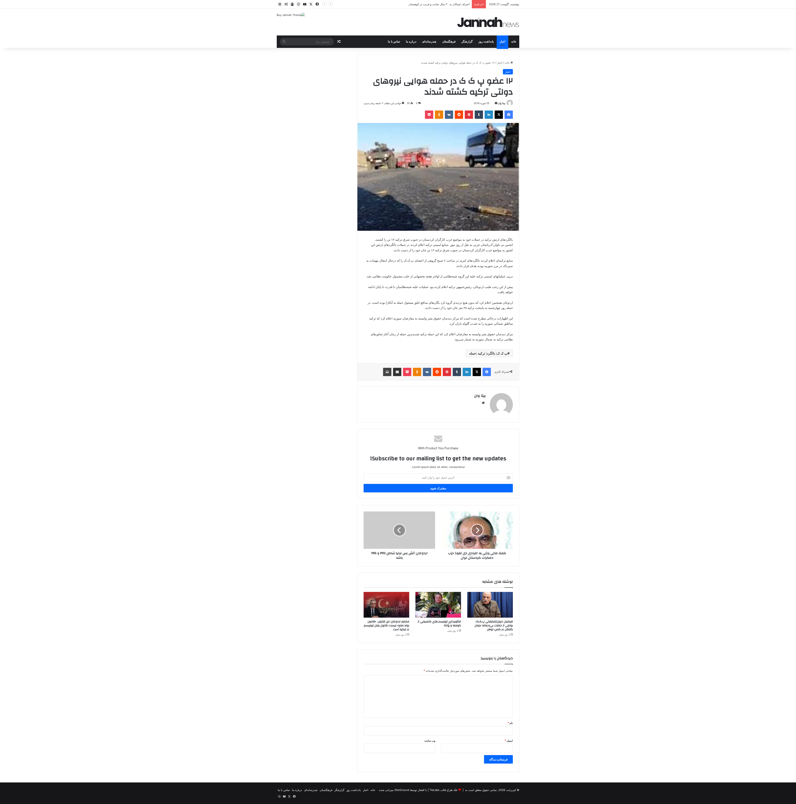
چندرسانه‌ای (429, 41)
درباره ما (411, 41)
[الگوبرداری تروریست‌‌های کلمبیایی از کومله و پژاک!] (438, 605)
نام (510, 723)
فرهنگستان (449, 41)
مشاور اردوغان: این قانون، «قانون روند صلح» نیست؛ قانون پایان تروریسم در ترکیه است (386, 625)
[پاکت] (429, 115)
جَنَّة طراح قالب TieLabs (443, 790)
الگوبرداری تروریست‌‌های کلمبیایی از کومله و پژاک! (439, 623)
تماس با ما (394, 41)
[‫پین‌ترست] (469, 115)
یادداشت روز (486, 41)
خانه (513, 41)
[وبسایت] (483, 402)
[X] (499, 115)
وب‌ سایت (429, 740)
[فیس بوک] (509, 115)
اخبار (502, 41)
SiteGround (401, 790)
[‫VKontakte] (449, 115)
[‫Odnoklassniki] (439, 115)
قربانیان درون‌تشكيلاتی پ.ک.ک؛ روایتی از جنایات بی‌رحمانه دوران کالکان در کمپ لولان (493, 625)
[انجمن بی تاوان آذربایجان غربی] (488, 22)
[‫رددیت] (459, 115)
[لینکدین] (489, 115)
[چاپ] (387, 372)
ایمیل (509, 740)
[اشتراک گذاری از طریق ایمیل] (397, 372)
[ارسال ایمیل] (496, 103)
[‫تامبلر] (479, 115)
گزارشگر (467, 41)
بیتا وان (501, 103)
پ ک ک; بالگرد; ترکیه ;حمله (488, 353)
